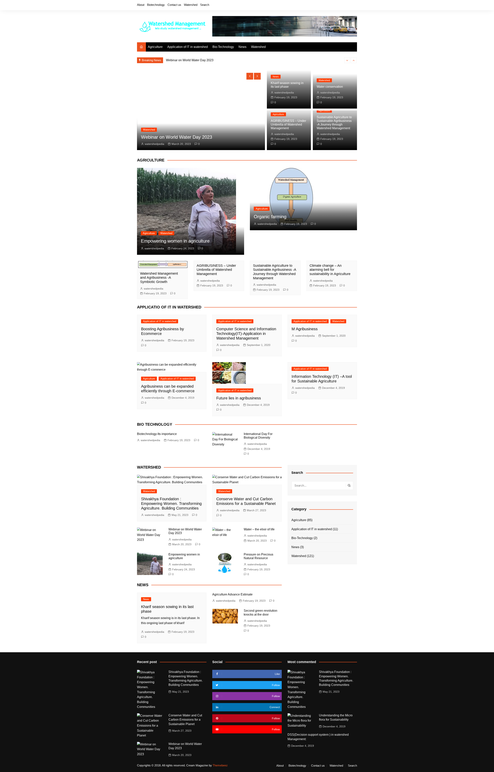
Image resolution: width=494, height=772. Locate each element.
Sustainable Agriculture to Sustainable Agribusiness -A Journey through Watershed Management (274, 272)
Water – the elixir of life (181, 60)
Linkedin (354, 5)
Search (204, 4)
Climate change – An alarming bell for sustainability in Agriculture (330, 270)
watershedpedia (154, 143)
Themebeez (220, 765)
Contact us (174, 4)
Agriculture (155, 46)
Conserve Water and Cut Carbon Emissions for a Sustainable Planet (185, 720)
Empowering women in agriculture (175, 241)
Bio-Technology (223, 46)
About (140, 4)
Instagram (341, 5)
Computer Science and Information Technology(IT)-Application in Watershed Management (246, 333)
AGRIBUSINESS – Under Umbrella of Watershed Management (288, 124)
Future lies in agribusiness (238, 398)
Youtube (347, 5)
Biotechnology (156, 4)
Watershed (190, 4)
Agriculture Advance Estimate (232, 594)
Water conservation (330, 86)
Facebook (328, 5)
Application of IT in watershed (187, 46)
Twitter (334, 5)
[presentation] (347, 60)
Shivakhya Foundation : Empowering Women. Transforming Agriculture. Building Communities (171, 503)
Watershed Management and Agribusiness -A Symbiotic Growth (159, 278)
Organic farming (270, 216)
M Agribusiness (305, 329)
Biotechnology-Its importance (157, 434)
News (242, 46)
